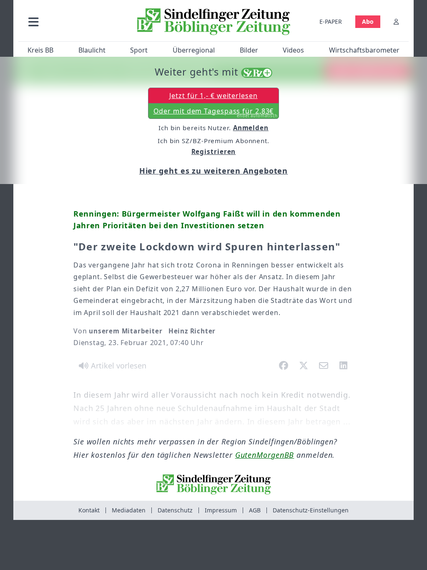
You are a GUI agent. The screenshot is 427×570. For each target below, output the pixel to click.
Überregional (194, 50)
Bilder (249, 50)
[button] (74, 21)
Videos (293, 50)
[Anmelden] (396, 21)
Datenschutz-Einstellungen (311, 510)
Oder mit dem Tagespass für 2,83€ (215, 112)
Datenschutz (175, 510)
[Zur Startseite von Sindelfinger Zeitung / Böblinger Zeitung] (213, 21)
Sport (139, 50)
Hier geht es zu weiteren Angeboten (213, 171)
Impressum (221, 510)
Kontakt (89, 510)
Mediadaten (129, 510)
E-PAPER (330, 21)
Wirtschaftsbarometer (364, 50)
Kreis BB (40, 50)
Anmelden (251, 128)
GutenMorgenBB (264, 455)
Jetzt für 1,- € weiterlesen (213, 95)
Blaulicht (91, 50)
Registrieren (213, 151)
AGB (255, 510)
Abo (368, 21)
